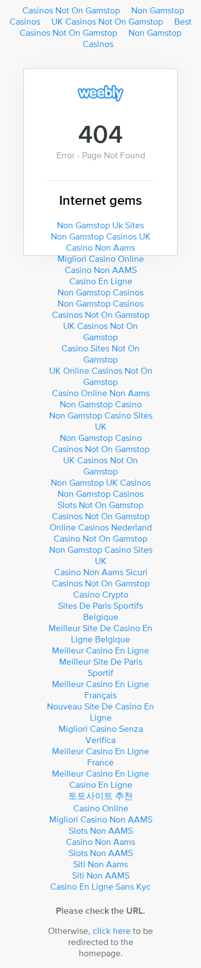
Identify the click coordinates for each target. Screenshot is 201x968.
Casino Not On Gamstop (100, 538)
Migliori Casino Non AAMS (100, 819)
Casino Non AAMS (101, 270)
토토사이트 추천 (100, 796)
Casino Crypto (100, 594)
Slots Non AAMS (101, 830)
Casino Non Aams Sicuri (100, 572)
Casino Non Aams (100, 247)
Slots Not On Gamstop (100, 505)
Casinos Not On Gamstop (71, 10)
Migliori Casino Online (101, 258)
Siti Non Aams (100, 864)
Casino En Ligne (100, 281)
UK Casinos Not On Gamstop (107, 21)
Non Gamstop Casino (101, 404)
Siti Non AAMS (101, 875)
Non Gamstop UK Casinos (101, 482)
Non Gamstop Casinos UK (101, 236)
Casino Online (100, 808)
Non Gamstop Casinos (132, 38)
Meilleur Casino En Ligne (100, 650)
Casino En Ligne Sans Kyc (100, 886)
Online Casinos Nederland (101, 527)
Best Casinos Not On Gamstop (106, 26)
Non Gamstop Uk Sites (100, 225)
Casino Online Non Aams (101, 393)
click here (112, 930)
